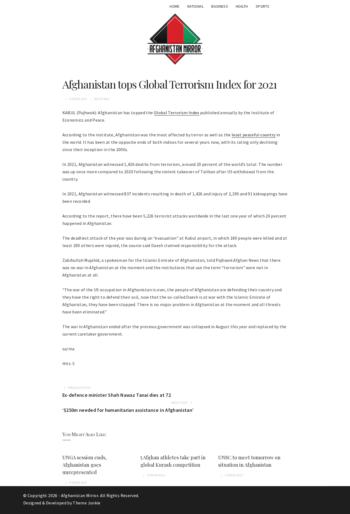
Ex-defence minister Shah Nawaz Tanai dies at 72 (116, 395)
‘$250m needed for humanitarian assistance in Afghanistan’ (128, 410)
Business (219, 6)
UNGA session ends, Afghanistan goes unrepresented (84, 464)
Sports (262, 6)
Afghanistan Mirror (79, 495)
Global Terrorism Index (176, 112)
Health (242, 6)
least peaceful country (254, 134)
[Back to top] (344, 508)
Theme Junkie (86, 503)
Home (174, 6)
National (195, 6)
